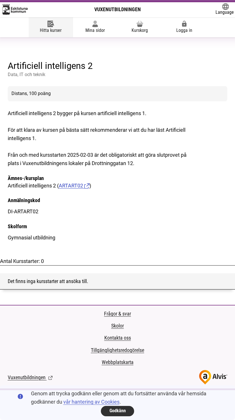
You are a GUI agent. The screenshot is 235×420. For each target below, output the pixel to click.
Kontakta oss (117, 338)
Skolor (117, 326)
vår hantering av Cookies (91, 402)
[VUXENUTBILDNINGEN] (15, 9)
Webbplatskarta (118, 362)
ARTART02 (71, 186)
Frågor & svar (117, 314)
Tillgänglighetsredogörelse (117, 350)
